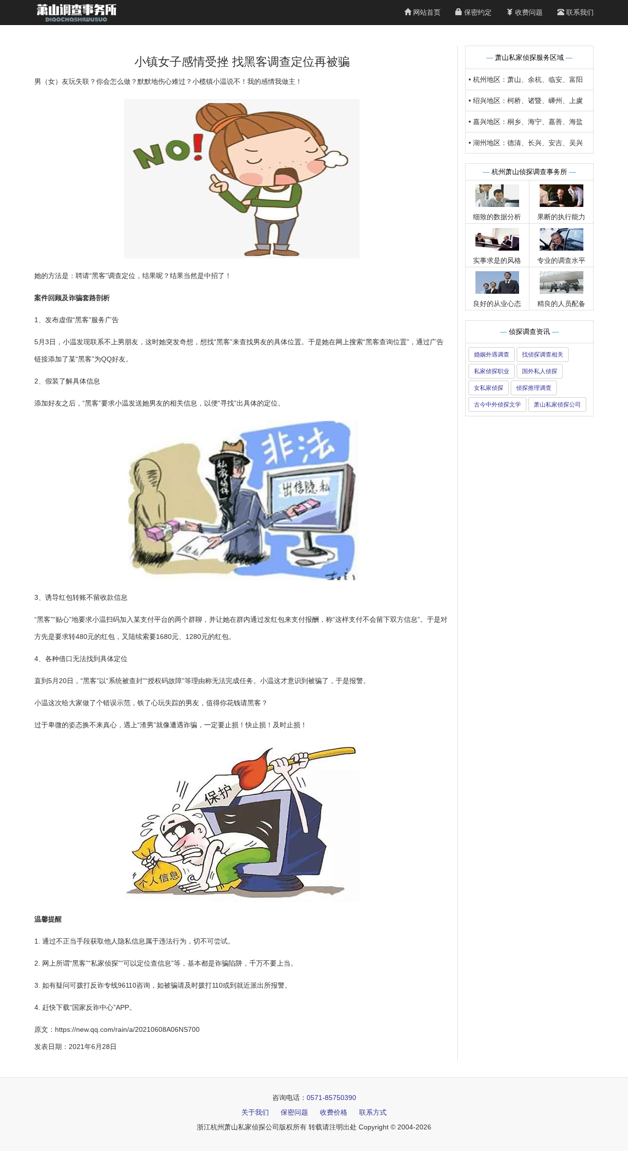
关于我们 (255, 1112)
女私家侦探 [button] (488, 387)
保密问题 (294, 1112)
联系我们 (579, 12)
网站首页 (426, 12)
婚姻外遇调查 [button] (491, 354)
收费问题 (528, 12)
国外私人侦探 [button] (539, 371)
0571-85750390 (331, 1097)
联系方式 (373, 1112)
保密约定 (477, 12)
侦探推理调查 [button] (533, 387)
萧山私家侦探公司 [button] (557, 404)
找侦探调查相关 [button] (542, 354)
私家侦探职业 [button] (491, 371)
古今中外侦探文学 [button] (497, 404)
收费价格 (333, 1112)
